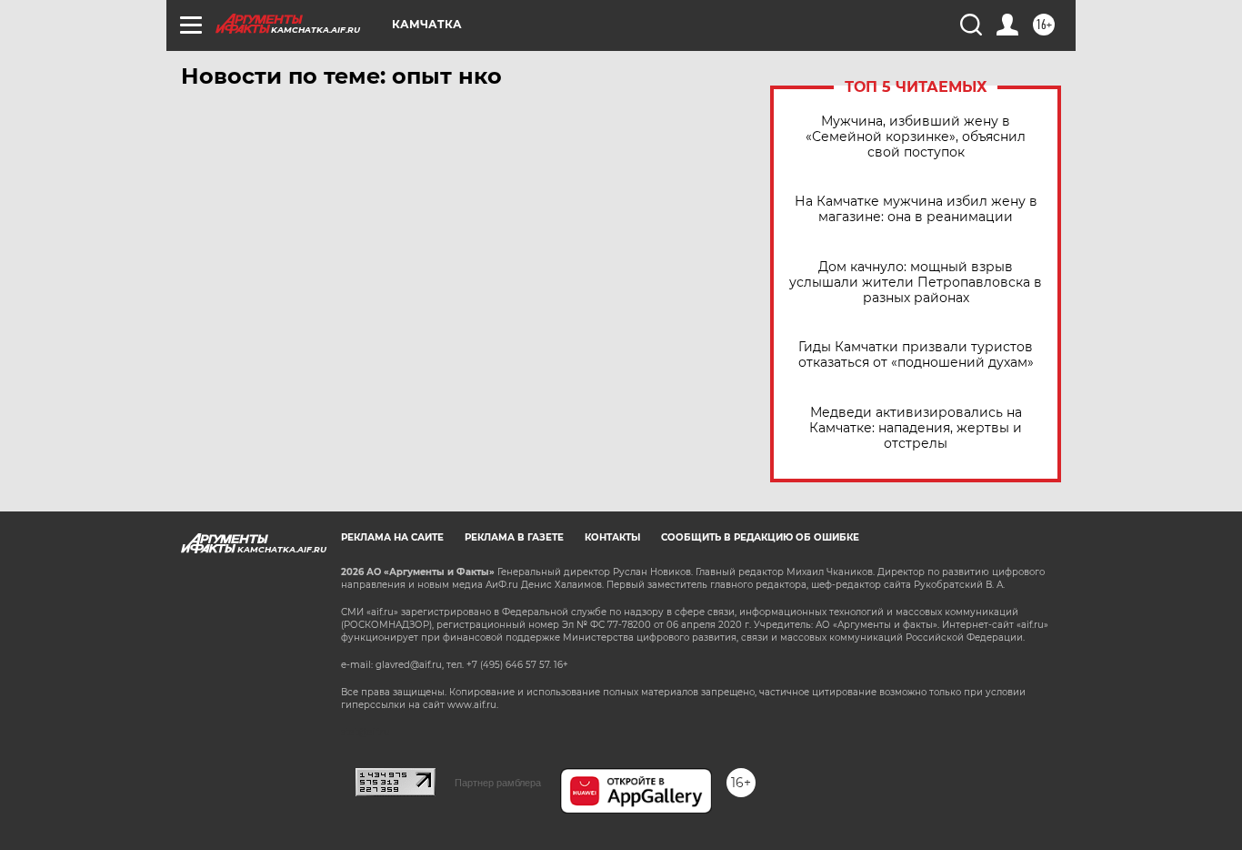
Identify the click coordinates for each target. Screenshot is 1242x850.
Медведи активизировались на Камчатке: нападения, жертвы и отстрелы (915, 428)
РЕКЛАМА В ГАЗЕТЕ (514, 537)
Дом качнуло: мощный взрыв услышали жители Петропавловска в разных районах (915, 282)
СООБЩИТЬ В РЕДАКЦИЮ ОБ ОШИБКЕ (760, 537)
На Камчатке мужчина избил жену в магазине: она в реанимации (916, 209)
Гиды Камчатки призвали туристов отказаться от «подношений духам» (916, 354)
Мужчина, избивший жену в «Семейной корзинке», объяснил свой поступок (916, 137)
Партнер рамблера (498, 782)
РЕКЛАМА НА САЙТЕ (392, 537)
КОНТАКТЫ (612, 537)
